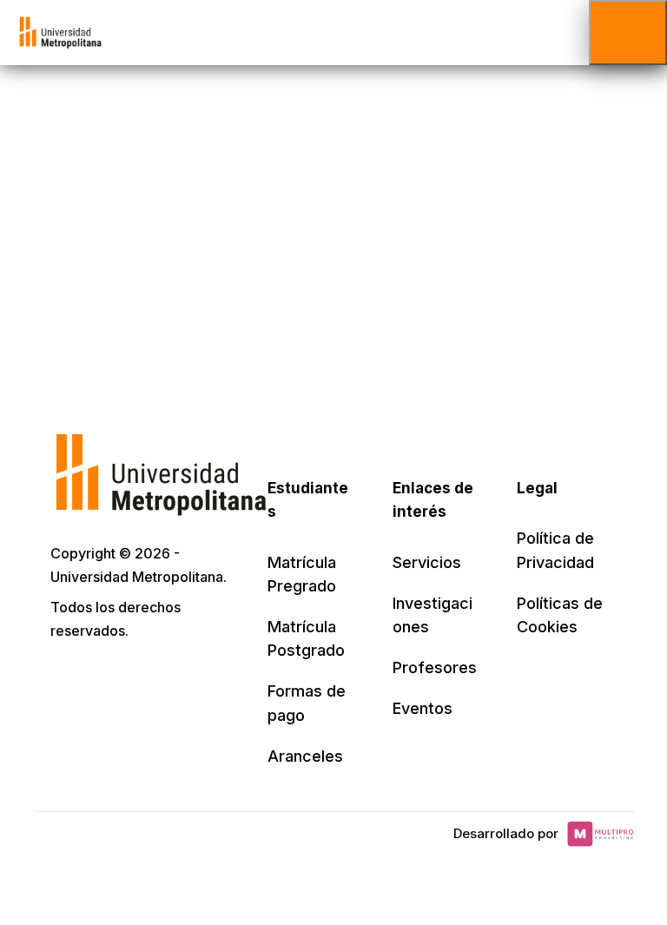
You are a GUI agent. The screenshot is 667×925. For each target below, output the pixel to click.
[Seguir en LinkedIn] (142, 680)
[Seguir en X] (66, 680)
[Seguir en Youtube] (180, 680)
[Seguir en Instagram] (218, 680)
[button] (628, 32)
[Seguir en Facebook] (104, 680)
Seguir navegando (333, 236)
